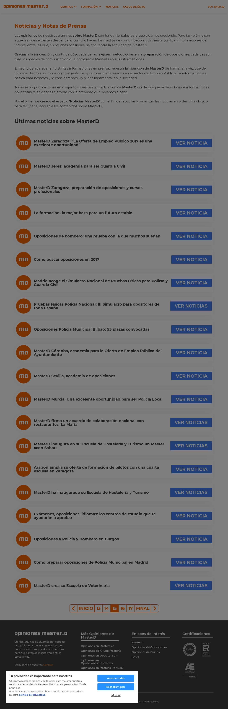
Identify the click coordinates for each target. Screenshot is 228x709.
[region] (72, 687)
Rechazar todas (115, 686)
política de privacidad (32, 694)
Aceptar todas (116, 678)
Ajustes (116, 695)
